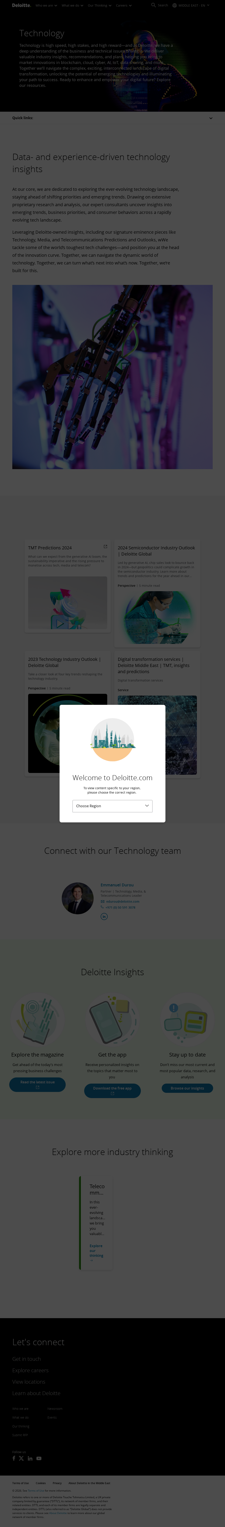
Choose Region (88, 806)
